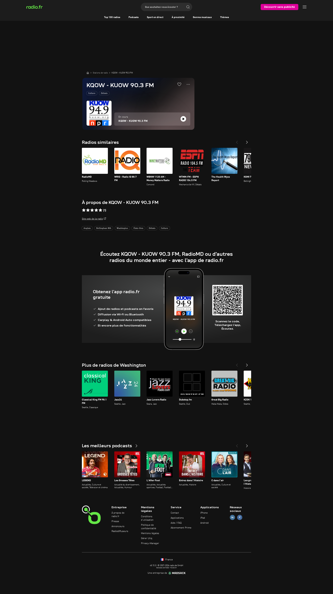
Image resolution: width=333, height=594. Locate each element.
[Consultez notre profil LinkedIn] (232, 517)
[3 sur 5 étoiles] (92, 210)
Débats (104, 93)
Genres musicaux (202, 17)
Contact (175, 513)
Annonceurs (118, 526)
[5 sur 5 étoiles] (100, 210)
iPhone (204, 513)
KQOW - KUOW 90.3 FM (133, 121)
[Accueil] (87, 72)
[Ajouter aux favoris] (179, 84)
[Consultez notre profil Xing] (239, 517)
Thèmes (224, 17)
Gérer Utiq (146, 538)
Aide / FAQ (176, 523)
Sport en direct (155, 17)
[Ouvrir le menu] (304, 7)
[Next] (247, 141)
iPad (202, 518)
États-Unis (138, 228)
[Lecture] (183, 119)
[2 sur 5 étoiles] (88, 210)
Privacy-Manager (150, 543)
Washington (122, 228)
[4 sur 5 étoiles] (96, 210)
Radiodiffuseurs (120, 531)
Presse (115, 521)
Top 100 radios (112, 17)
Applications (177, 518)
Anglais (87, 228)
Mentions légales (150, 533)
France (169, 559)
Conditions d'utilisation (147, 518)
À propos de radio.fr (118, 515)
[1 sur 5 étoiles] (84, 210)
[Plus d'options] (188, 84)
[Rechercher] (188, 7)
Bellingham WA (103, 228)
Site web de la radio (92, 219)
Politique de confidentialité (148, 527)
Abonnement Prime (181, 528)
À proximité (178, 17)
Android (204, 523)
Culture (91, 93)
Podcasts (134, 17)
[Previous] (237, 141)
